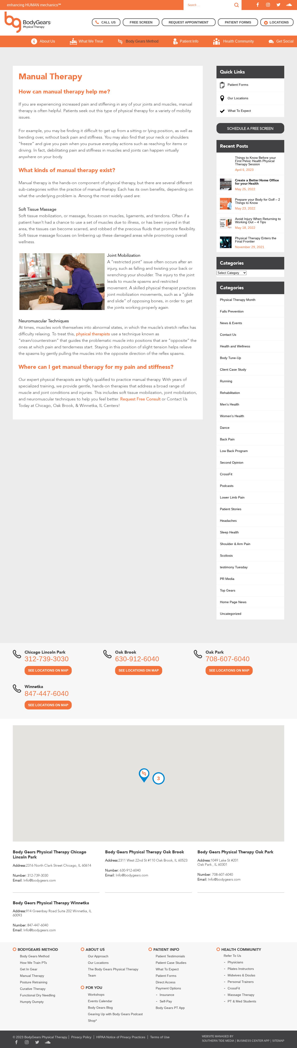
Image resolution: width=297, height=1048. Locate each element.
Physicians (235, 962)
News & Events (231, 323)
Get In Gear (28, 969)
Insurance (167, 995)
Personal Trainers (241, 982)
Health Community (238, 41)
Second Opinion (231, 462)
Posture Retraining (33, 982)
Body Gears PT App (170, 1008)
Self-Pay (166, 1001)
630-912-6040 (137, 659)
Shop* (92, 1020)
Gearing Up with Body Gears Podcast (115, 1014)
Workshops (96, 994)
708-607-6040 (228, 659)
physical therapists (93, 334)
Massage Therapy (241, 995)
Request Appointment (189, 22)
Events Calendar (100, 1001)
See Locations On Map (48, 670)
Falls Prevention (232, 311)
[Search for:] (213, 5)
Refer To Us (232, 956)
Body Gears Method (142, 41)
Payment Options (168, 988)
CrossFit (226, 474)
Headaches (228, 520)
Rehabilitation (230, 393)
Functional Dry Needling (37, 995)
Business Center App (253, 1040)
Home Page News (233, 602)
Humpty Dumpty (32, 1002)
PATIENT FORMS (238, 22)
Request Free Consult (140, 399)
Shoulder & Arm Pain (235, 544)
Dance (224, 427)
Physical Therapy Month (237, 300)
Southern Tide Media (218, 1040)
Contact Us (228, 334)
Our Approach (98, 956)
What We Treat (91, 41)
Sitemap (278, 1040)
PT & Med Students (242, 1001)
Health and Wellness (235, 346)
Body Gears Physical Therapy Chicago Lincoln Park (49, 854)
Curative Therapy (32, 989)
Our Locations (237, 98)
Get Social (285, 41)
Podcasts (226, 486)
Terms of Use (160, 1037)
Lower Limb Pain (232, 497)
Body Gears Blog (100, 1007)
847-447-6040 (47, 693)
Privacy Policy (81, 1037)
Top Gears (227, 590)
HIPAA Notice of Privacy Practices (120, 1037)
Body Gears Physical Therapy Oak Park (235, 852)
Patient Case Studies (171, 963)
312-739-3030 (47, 659)
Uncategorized (230, 613)
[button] (144, 775)
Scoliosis (226, 555)
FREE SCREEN (141, 22)
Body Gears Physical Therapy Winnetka (51, 903)
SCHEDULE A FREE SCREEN (250, 128)
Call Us (108, 22)
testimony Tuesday (234, 567)
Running (226, 381)
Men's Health (229, 404)
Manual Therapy (32, 976)
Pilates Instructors (241, 969)
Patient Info (189, 41)
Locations (279, 22)
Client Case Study (233, 369)
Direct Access (165, 982)
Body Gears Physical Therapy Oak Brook (144, 852)
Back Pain (227, 439)
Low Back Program (234, 451)
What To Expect (239, 111)
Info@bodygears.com (39, 880)
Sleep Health (229, 532)
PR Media (227, 579)
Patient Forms (237, 85)
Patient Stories (230, 509)
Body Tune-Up (230, 358)
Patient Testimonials (170, 956)
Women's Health (232, 416)
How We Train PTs (33, 963)
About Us (47, 41)
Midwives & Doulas (241, 975)
